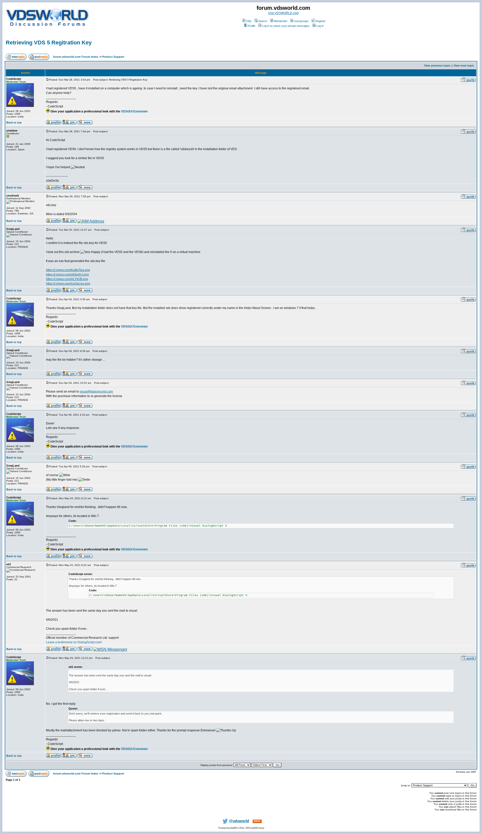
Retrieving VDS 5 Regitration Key (49, 42)
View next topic (464, 65)
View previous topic (437, 65)
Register (320, 21)
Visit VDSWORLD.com (283, 13)
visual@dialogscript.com (96, 391)
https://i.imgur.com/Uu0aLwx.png (68, 283)
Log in (320, 25)
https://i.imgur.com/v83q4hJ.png (67, 274)
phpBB (233, 827)
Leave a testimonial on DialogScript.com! (74, 642)
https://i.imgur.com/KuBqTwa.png (68, 270)
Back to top (14, 122)
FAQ (249, 21)
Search (262, 21)
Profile (251, 25)
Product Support (113, 56)
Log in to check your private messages (286, 25)
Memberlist (280, 21)
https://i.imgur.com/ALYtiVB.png (67, 279)
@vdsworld (239, 821)
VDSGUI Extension (134, 111)
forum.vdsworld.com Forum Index (75, 56)
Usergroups (301, 21)
